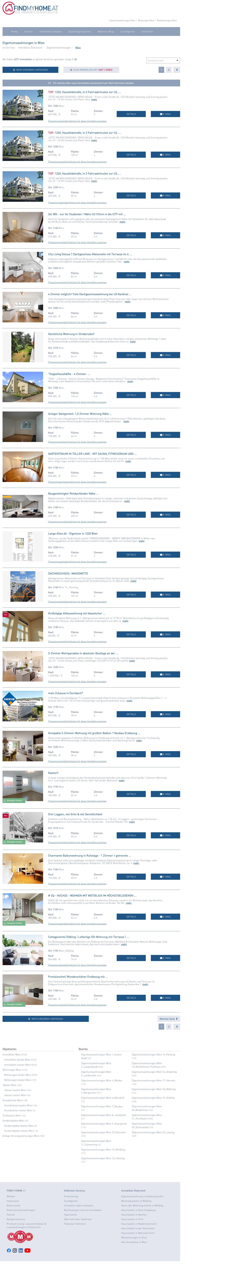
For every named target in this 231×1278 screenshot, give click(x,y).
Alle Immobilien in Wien (134, 1242)
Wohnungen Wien (146, 20)
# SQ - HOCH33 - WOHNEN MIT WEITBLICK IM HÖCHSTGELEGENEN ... (92, 895)
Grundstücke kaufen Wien (20, 1105)
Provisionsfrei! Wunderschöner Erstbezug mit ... (78, 976)
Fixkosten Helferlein (75, 1223)
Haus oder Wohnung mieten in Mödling (142, 1205)
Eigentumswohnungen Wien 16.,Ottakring (154, 1073)
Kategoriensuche (16, 1219)
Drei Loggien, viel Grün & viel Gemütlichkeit (75, 814)
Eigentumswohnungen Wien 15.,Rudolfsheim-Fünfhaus (149, 1065)
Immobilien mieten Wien (20, 1064)
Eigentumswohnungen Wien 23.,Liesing (153, 1134)
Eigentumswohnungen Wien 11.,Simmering (96, 1142)
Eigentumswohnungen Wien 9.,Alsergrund (104, 1125)
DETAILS (131, 114)
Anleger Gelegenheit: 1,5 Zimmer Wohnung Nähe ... (80, 413)
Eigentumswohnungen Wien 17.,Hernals (153, 1082)
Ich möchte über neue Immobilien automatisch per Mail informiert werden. (93, 83)
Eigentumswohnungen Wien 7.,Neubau (102, 1108)
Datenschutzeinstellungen (21, 1210)
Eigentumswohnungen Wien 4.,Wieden (101, 1082)
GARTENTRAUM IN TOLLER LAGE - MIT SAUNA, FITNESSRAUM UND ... (92, 453)
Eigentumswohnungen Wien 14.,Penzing (153, 1056)
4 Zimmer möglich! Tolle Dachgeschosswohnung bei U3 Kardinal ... (89, 294)
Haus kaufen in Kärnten (134, 1214)
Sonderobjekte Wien (15, 1120)
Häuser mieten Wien (17, 1095)
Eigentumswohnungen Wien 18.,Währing (154, 1091)
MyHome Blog (106, 31)
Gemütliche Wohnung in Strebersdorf (71, 334)
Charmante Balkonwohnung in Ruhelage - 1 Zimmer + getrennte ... (89, 855)
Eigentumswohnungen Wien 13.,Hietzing (103, 1160)
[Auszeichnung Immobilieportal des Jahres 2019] (33, 1237)
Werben (11, 1196)
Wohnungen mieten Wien (20, 1079)
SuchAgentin (127, 31)
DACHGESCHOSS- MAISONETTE (68, 573)
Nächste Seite (168, 1018)
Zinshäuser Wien (14, 1115)
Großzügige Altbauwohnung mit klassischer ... (76, 613)
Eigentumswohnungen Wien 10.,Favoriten (103, 1134)
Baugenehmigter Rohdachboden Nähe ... (73, 493)
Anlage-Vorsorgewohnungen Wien (23, 1135)
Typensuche (70, 1214)
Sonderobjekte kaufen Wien (20, 1125)
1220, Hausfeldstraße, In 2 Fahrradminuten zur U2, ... (88, 92)
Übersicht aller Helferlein (78, 1219)
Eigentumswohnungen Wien (122, 20)
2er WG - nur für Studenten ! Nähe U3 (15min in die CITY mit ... (87, 214)
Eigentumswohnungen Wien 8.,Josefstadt (103, 1117)
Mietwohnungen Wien (167, 20)
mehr (94, 99)
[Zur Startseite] (30, 13)
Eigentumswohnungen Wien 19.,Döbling (153, 1099)
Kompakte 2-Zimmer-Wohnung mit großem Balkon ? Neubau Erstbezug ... (94, 733)
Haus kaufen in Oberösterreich (138, 1232)
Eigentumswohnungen (59, 47)
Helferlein (147, 31)
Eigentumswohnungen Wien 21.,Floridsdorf (147, 1117)
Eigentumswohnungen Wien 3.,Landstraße (96, 1073)
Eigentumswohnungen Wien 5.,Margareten (96, 1091)
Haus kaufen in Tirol (132, 1219)
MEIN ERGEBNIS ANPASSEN (31, 69)
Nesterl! (53, 773)
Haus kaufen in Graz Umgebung (138, 1210)
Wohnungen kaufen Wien (20, 1074)
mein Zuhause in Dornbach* (65, 693)
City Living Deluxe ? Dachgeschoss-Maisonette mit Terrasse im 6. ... (90, 254)
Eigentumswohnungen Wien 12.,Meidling (103, 1151)
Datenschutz (13, 1205)
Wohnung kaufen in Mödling (136, 1200)
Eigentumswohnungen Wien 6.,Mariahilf (102, 1099)
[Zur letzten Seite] (176, 70)
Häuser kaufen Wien (17, 1090)
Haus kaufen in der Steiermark (138, 1228)
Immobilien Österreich (30, 47)
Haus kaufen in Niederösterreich (139, 1223)
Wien (78, 47)
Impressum (13, 1200)
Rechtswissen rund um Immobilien (83, 1210)
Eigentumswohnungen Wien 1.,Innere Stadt (101, 1056)
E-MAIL (166, 114)
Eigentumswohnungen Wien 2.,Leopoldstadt (96, 1065)
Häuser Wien (12, 1085)
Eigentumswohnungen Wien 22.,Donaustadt (147, 1125)
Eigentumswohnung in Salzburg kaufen (142, 1196)
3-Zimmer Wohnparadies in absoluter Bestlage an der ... (83, 653)
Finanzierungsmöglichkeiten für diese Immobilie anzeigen (77, 121)
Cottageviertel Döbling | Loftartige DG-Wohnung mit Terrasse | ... (88, 937)
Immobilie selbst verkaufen (78, 1205)
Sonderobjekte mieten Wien (21, 1130)
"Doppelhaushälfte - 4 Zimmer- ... (69, 374)
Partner (11, 1214)
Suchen (28, 31)
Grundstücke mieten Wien (19, 1110)
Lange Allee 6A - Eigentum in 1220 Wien (73, 533)
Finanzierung (71, 1196)
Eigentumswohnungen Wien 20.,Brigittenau (147, 1108)
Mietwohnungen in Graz (134, 1237)
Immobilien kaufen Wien (20, 1059)
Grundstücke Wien (15, 1100)
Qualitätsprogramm (80, 31)
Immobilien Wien (15, 1054)
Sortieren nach (156, 60)
